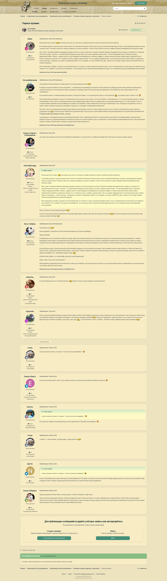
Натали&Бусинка (30, 80)
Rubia (33, 28)
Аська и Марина (29, 491)
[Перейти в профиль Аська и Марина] (30, 497)
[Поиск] (145, 8)
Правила (44, 11)
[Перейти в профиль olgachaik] (30, 318)
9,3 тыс (31, 241)
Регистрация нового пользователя (54, 538)
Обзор (44, 8)
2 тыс (31, 423)
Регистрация (141, 3)
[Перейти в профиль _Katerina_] (30, 284)
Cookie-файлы (100, 574)
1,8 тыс (31, 152)
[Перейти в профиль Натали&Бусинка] (30, 87)
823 (31, 97)
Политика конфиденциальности (84, 574)
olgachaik (30, 311)
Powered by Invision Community (83, 578)
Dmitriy (30, 407)
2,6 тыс (31, 182)
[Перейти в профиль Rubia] (24, 30)
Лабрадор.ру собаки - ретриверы (72, 3)
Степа (29, 348)
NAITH (30, 464)
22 (31, 481)
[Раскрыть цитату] (42, 170)
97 (31, 294)
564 (31, 507)
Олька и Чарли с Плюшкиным (30, 134)
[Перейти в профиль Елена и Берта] (30, 383)
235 (31, 56)
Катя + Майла (29, 224)
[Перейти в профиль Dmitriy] (30, 413)
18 (31, 393)
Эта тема (137, 8)
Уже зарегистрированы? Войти (122, 3)
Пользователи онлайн (69, 11)
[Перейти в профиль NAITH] (30, 470)
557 (31, 328)
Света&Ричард (30, 166)
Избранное (74, 8)
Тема (69, 574)
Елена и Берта (30, 376)
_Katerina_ (30, 277)
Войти (113, 538)
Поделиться (124, 30)
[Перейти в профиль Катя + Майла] (30, 230)
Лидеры (64, 8)
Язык (63, 574)
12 (31, 365)
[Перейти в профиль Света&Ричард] (30, 172)
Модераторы (54, 11)
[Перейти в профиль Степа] (30, 354)
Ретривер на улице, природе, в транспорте (49, 31)
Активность (54, 8)
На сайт (36, 8)
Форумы (35, 11)
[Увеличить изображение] (58, 43)
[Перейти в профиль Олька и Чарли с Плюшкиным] (30, 142)
